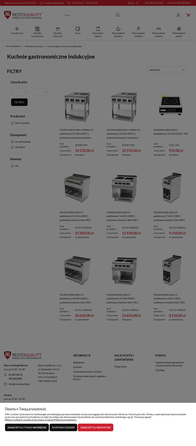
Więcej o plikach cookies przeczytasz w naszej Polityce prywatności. (41, 419)
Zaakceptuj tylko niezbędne (27, 427)
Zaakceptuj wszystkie (95, 427)
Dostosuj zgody (63, 427)
